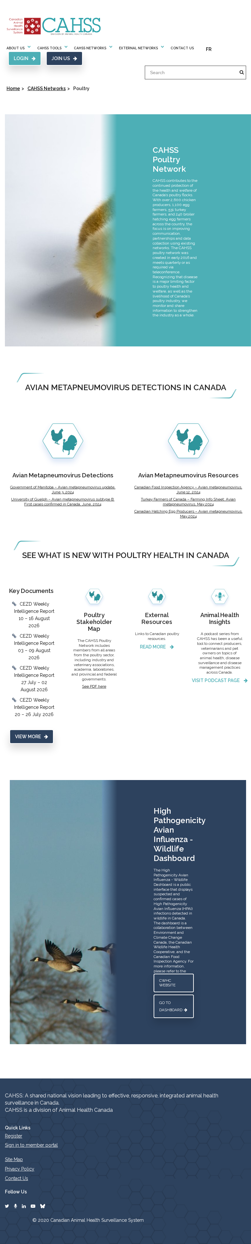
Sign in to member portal (31, 1145)
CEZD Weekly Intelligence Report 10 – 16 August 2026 (34, 614)
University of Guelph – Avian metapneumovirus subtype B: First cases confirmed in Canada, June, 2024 (62, 501)
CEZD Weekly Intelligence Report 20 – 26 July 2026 (34, 707)
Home (13, 88)
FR (208, 49)
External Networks (138, 48)
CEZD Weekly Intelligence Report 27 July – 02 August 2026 (34, 678)
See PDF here (94, 686)
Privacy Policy (19, 1169)
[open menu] (29, 47)
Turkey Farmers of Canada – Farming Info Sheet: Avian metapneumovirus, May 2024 (188, 501)
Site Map (14, 1159)
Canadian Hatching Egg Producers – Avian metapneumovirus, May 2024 (188, 513)
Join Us (61, 58)
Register (13, 1136)
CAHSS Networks (46, 88)
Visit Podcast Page (216, 680)
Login (21, 58)
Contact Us (182, 48)
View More (28, 736)
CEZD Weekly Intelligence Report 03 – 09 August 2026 (34, 646)
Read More (153, 646)
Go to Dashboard (170, 1006)
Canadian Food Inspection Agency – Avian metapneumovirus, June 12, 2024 (188, 489)
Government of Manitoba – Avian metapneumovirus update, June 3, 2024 (62, 489)
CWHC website (167, 983)
